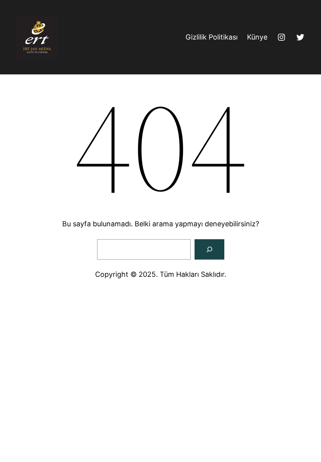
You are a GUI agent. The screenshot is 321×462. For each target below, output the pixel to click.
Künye (257, 37)
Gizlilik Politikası (212, 37)
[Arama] (209, 249)
